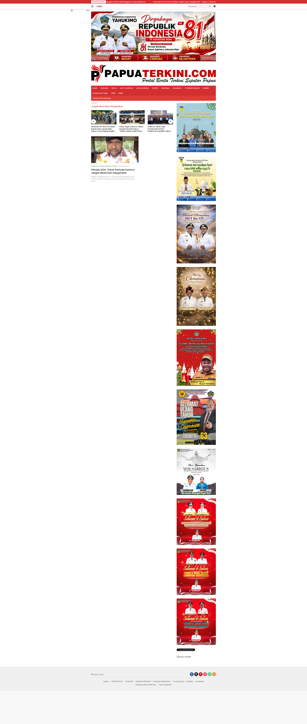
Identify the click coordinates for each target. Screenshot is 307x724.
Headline (94, 166)
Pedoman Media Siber (162, 681)
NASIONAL (165, 88)
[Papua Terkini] (153, 73)
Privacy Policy (178, 681)
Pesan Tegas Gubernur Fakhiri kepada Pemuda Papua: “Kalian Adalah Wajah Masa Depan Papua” (103, 129)
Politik (114, 166)
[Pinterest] (201, 674)
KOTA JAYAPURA (126, 88)
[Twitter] (196, 674)
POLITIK (155, 88)
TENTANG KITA (117, 681)
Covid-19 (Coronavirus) (102, 98)
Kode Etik (129, 681)
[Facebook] (192, 674)
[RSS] (214, 674)
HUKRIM (206, 88)
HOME (95, 88)
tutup (87, 10)
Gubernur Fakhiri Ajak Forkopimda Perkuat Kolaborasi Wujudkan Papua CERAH (130, 129)
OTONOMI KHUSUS (192, 88)
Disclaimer (200, 681)
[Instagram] (205, 674)
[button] (209, 6)
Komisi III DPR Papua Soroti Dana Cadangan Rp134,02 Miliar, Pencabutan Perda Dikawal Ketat (158, 129)
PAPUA (114, 88)
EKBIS (121, 93)
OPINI (113, 93)
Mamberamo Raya (100, 93)
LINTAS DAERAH (142, 88)
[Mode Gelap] (214, 6)
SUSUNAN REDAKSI (143, 681)
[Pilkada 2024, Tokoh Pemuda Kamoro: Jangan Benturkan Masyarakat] (115, 149)
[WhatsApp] (209, 674)
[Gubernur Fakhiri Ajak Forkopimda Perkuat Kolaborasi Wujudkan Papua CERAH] (132, 117)
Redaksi (190, 681)
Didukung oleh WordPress (145, 685)
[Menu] (92, 6)
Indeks (99, 6)
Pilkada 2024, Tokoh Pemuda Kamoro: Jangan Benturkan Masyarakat (113, 171)
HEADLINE (104, 88)
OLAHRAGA (177, 88)
